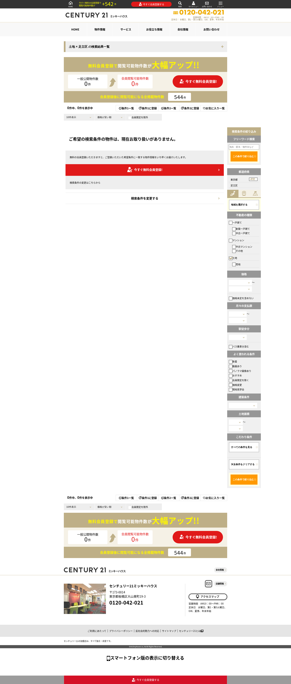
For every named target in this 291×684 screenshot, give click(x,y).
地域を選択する (239, 204)
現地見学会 (238, 389)
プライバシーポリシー (121, 630)
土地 (234, 257)
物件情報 (99, 29)
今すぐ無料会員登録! (201, 81)
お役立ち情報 (154, 29)
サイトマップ (169, 630)
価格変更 (237, 384)
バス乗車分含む (240, 346)
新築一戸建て (243, 228)
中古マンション (244, 246)
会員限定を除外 (140, 117)
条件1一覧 (128, 108)
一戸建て (237, 222)
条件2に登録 (191, 108)
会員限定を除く (240, 380)
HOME (70, 6)
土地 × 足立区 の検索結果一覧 (89, 46)
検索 (180, 6)
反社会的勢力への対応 (147, 630)
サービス (125, 29)
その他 (239, 250)
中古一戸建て (243, 233)
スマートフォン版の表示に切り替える (147, 658)
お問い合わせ (207, 6)
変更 (253, 179)
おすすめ (237, 375)
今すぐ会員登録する (153, 4)
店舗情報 (220, 583)
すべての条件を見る (241, 447)
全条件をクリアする (244, 464)
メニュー (220, 6)
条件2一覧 (170, 108)
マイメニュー (193, 6)
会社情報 (182, 29)
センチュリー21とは (190, 630)
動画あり (237, 366)
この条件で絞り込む (243, 156)
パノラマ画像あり (241, 370)
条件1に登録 (149, 108)
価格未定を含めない (243, 298)
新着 (234, 361)
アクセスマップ (210, 596)
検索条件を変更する (144, 198)
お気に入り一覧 (215, 108)
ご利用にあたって (97, 630)
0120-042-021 (126, 602)
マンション (238, 240)
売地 (238, 264)
